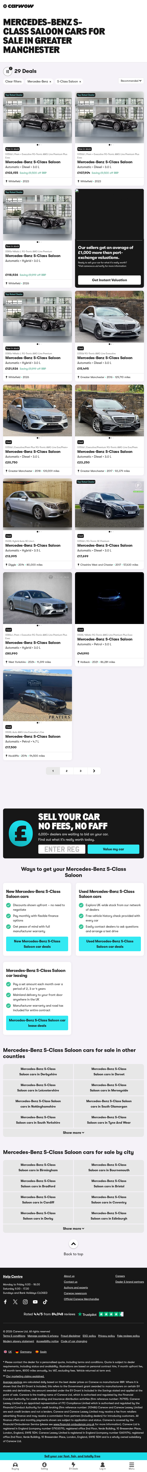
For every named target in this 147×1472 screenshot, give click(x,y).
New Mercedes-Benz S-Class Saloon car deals (37, 944)
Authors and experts (76, 1287)
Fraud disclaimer (70, 1335)
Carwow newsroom (75, 1293)
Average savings (12, 1382)
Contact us (70, 1281)
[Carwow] (18, 6)
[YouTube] (35, 1303)
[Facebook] (5, 1303)
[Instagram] (25, 1303)
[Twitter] (15, 1303)
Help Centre (13, 1276)
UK (10, 1351)
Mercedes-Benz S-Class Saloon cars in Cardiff (38, 1199)
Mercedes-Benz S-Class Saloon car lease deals (37, 1023)
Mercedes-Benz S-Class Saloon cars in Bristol (108, 1183)
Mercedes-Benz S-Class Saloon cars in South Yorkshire (38, 1120)
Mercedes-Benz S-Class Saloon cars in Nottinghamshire (38, 1103)
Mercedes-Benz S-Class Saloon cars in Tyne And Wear (109, 1120)
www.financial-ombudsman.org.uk (73, 1424)
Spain (43, 1351)
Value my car (113, 849)
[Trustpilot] (99, 1314)
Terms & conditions (14, 1335)
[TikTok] (45, 1303)
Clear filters (13, 81)
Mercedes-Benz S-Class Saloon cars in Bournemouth (109, 1167)
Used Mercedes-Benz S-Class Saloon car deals (109, 944)
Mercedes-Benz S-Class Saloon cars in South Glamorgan (109, 1103)
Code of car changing (74, 1341)
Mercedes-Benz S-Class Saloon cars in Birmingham (38, 1167)
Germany (26, 1351)
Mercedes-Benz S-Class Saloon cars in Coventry (109, 1199)
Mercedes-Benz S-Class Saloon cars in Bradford (38, 1183)
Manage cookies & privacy (43, 1335)
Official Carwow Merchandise (81, 1299)
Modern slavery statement (18, 1341)
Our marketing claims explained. (25, 1376)
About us (69, 1275)
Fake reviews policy (128, 1335)
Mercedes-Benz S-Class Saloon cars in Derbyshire (38, 1071)
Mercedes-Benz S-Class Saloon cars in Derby (38, 1216)
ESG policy (89, 1335)
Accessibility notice (47, 1341)
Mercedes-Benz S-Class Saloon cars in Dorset (108, 1071)
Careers (120, 1275)
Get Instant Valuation (109, 280)
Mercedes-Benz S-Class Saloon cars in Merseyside (109, 1087)
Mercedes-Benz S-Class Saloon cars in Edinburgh (109, 1216)
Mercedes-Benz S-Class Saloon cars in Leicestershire (38, 1087)
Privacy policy (106, 1335)
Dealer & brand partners (129, 1281)
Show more (72, 1133)
